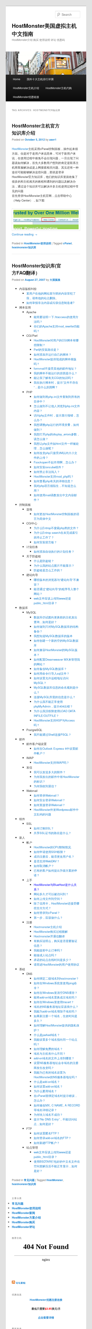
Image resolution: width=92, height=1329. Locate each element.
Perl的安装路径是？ (46, 349)
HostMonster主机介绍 (26, 88)
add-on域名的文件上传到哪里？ (54, 1058)
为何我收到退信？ (45, 786)
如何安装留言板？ (45, 542)
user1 (52, 139)
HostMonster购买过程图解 (51, 931)
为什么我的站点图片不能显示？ (54, 565)
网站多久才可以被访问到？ (51, 894)
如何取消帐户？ (44, 866)
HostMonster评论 (23, 1227)
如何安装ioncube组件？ (49, 467)
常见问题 (29, 1180)
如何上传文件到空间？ (48, 899)
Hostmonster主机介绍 (48, 927)
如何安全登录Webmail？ (49, 800)
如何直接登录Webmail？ (49, 805)
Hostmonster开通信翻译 (49, 936)
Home (16, 79)
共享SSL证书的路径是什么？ (52, 833)
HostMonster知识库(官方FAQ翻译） (36, 269)
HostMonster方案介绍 (26, 1217)
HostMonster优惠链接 (26, 97)
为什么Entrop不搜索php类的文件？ (56, 528)
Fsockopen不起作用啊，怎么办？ (55, 462)
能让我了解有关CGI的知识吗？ (54, 378)
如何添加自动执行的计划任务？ (54, 551)
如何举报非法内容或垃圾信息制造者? (50, 303)
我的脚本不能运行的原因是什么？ (55, 373)
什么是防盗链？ (44, 561)
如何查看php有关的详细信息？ (53, 481)
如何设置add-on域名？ (48, 1086)
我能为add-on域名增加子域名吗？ (55, 1011)
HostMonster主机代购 (59, 88)
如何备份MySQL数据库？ (50, 669)
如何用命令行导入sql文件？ (51, 673)
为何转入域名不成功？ (48, 1114)
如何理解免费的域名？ (48, 1049)
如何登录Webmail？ (46, 795)
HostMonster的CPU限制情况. (53, 847)
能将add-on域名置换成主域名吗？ (55, 997)
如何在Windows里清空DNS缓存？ (55, 992)
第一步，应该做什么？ (48, 917)
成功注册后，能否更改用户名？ (54, 856)
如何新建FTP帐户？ (47, 1143)
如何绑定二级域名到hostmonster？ (56, 978)
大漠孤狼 (55, 280)
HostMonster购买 (23, 1222)
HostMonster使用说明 (37, 243)
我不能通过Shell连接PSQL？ (52, 734)
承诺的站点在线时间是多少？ (52, 960)
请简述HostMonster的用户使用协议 (56, 964)
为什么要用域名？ (45, 1091)
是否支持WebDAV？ (47, 861)
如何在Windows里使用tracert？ (54, 1002)
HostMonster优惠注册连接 (46, 1300)
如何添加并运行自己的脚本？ (52, 354)
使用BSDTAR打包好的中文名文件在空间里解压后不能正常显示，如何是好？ (57, 1166)
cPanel (67, 243)
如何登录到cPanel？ (47, 913)
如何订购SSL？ (44, 828)
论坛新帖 (21, 1282)
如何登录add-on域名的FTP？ (52, 1138)
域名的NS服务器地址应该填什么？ (56, 1006)
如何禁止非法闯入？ (47, 472)
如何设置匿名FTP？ (47, 1133)
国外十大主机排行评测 (40, 79)
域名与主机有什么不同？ (50, 1053)
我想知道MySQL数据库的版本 (53, 636)
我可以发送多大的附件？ (50, 772)
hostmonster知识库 (24, 247)
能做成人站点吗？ (45, 955)
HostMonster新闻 (23, 1213)
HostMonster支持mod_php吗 (52, 476)
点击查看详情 (46, 1317)
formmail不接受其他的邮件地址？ (55, 368)
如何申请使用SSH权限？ (50, 852)
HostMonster (20, 149)
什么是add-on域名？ (47, 1082)
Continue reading (24, 234)
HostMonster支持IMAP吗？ (51, 762)
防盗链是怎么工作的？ (48, 570)
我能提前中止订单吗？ (48, 950)
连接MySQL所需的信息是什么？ (54, 697)
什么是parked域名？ (47, 1035)
